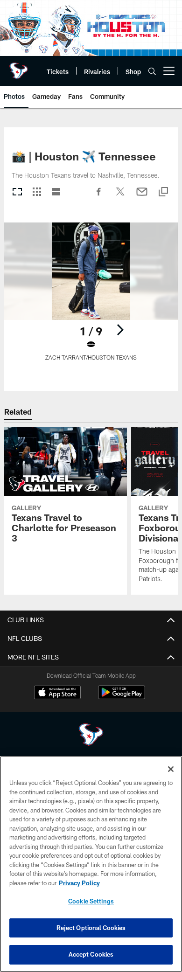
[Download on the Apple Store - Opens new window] (57, 693)
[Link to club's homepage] (18, 67)
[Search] (152, 71)
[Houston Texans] (91, 736)
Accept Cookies (91, 954)
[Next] (120, 329)
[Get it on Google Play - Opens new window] (121, 697)
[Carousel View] (17, 192)
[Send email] (142, 196)
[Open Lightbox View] (91, 297)
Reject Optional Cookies (91, 927)
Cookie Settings (91, 901)
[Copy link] (163, 192)
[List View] (56, 192)
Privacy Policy (79, 883)
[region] (91, 864)
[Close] (171, 769)
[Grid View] (37, 192)
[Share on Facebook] (99, 196)
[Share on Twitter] (120, 196)
